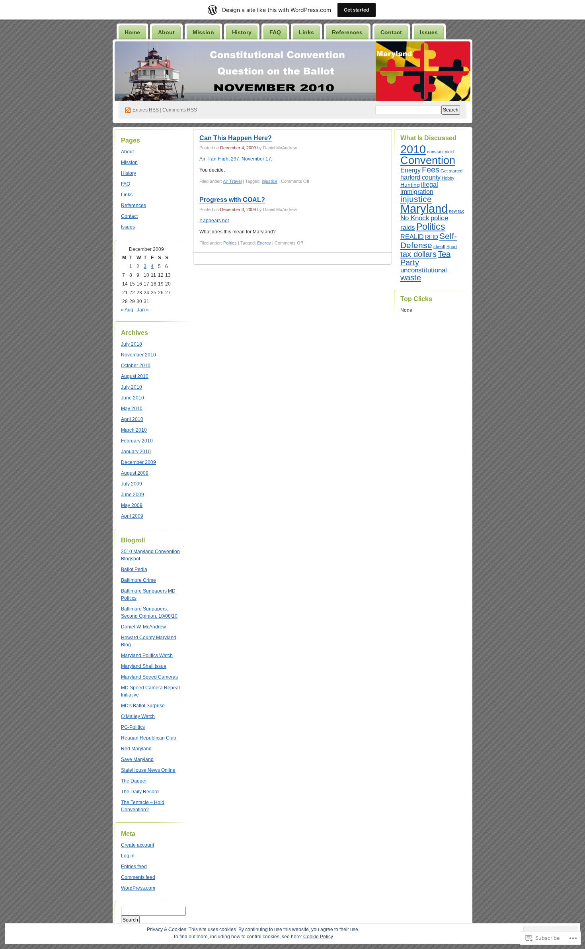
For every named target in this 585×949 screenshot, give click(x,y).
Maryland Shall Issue (143, 666)
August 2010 (134, 376)
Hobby (448, 178)
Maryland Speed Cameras (149, 677)
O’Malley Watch (138, 716)
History (242, 32)
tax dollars (418, 254)
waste (410, 277)
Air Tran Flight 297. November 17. (235, 159)
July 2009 (131, 484)
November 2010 (138, 355)
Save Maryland (137, 759)
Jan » (143, 310)
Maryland (424, 208)
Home (132, 32)
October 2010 (135, 365)
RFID (431, 237)
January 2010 (136, 451)
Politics (230, 243)
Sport (452, 246)
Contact (391, 32)
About (166, 32)
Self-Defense (428, 240)
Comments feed (138, 877)
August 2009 (134, 473)
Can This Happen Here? (235, 138)
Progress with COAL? (232, 199)
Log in (128, 856)
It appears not (214, 220)
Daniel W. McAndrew (143, 627)
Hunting (410, 185)
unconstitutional (423, 270)
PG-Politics (133, 727)
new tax (456, 211)
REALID (412, 236)
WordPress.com (138, 888)
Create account (137, 845)
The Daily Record (140, 791)
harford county (420, 177)
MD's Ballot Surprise (143, 705)
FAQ (275, 32)
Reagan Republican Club (148, 738)
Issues (429, 32)
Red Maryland (136, 748)
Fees (430, 169)
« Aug (127, 310)
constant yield (440, 151)
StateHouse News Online (148, 770)
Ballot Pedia (134, 569)
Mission (203, 32)
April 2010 (132, 419)
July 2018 (131, 344)
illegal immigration (419, 188)
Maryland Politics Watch (147, 655)
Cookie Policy (318, 936)
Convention (427, 160)
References (347, 32)
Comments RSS (179, 110)
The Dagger (134, 781)
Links (306, 32)
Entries (146, 110)
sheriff (439, 246)
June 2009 (132, 494)
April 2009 (132, 516)
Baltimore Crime (138, 580)
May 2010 (131, 408)
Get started (451, 170)
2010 (413, 149)
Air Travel (232, 181)
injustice (269, 181)
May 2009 (131, 505)
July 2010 (131, 387)
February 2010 (137, 441)
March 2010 (134, 430)
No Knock (414, 218)
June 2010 (132, 398)
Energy (264, 243)
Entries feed (134, 866)
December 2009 (138, 462)
